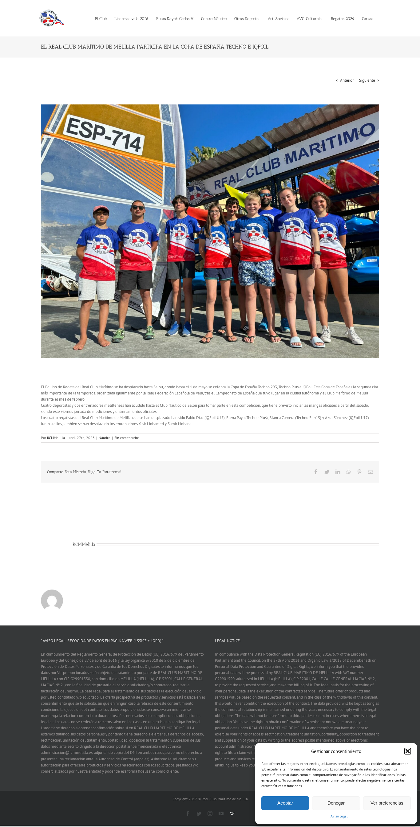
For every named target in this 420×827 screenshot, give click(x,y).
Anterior (347, 80)
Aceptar (285, 802)
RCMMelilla (56, 437)
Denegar (336, 802)
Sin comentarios (126, 437)
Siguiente (367, 80)
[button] (408, 751)
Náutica (104, 437)
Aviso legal (339, 816)
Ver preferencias (386, 802)
